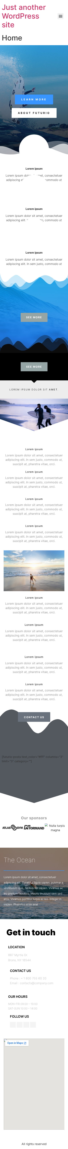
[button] (60, 16)
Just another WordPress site (24, 16)
